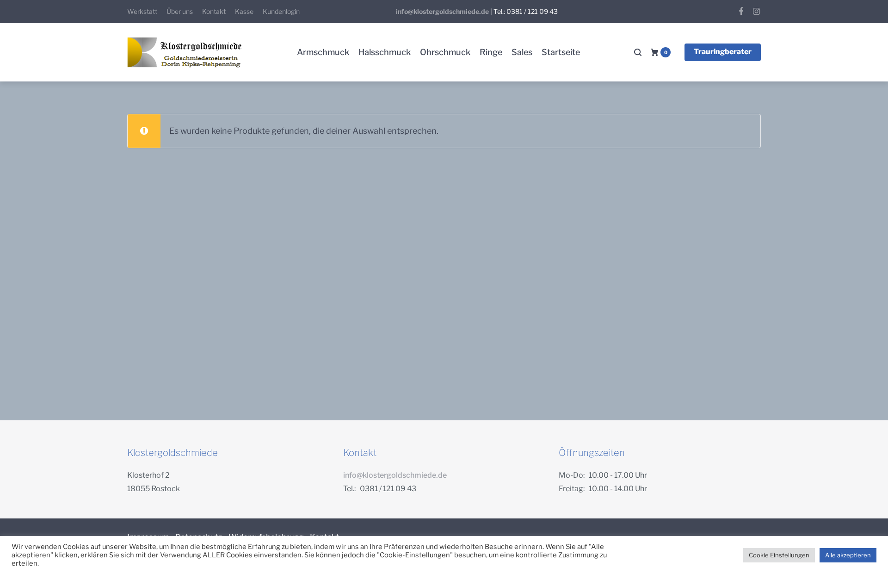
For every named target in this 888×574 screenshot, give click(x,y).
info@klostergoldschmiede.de (442, 11)
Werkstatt (142, 11)
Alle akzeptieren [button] (848, 555)
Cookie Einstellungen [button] (779, 555)
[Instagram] (756, 11)
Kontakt (214, 11)
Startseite (561, 52)
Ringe (491, 52)
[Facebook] (741, 11)
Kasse (244, 11)
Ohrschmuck (445, 52)
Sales (522, 52)
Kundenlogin (281, 11)
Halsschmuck (384, 52)
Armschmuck (323, 52)
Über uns (179, 11)
